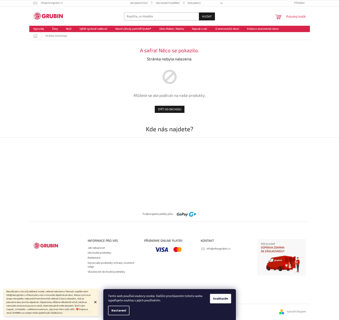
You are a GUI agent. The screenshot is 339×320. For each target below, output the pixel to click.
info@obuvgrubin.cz (218, 249)
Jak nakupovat (139, 3)
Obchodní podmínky (168, 3)
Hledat (207, 16)
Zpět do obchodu (169, 109)
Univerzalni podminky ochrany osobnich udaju (111, 265)
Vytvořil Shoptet (296, 312)
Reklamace (194, 3)
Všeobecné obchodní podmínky (106, 272)
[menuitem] (38, 29)
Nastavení (118, 310)
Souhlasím (220, 298)
